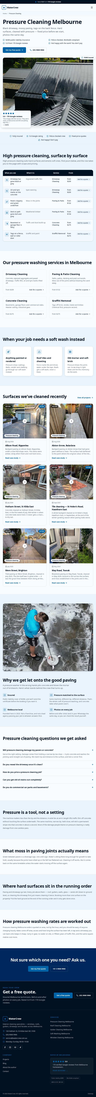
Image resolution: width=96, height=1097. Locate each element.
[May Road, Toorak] (71, 545)
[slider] (25, 421)
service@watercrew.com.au (16, 1038)
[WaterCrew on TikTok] (20, 1047)
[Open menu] (91, 7)
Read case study (11, 458)
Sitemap (90, 1094)
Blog (4, 1063)
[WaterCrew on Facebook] (5, 1047)
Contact (6, 1071)
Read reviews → (60, 1071)
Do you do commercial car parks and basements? (48, 787)
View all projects (84, 397)
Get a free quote (63, 995)
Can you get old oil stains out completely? (48, 779)
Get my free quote (13, 50)
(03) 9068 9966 (38, 50)
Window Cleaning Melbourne (61, 1037)
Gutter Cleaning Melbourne (61, 1029)
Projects (6, 1059)
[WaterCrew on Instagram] (10, 1047)
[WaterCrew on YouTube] (15, 1047)
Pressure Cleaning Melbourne (62, 1021)
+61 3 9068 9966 (59, 969)
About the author (9, 1067)
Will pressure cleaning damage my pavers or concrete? (48, 750)
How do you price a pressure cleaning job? (48, 772)
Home (5, 14)
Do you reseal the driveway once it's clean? (48, 764)
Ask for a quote (83, 179)
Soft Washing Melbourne (60, 1033)
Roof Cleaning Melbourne (60, 1025)
